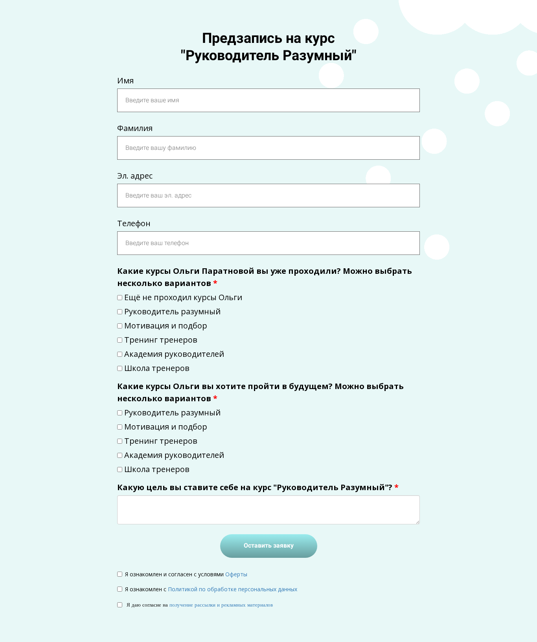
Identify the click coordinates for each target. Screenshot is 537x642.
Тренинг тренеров (160, 339)
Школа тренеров (156, 368)
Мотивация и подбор (165, 325)
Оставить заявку (269, 545)
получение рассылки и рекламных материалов (221, 604)
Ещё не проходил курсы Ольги (183, 297)
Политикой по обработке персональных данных (232, 589)
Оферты (236, 574)
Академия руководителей (174, 354)
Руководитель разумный (172, 311)
